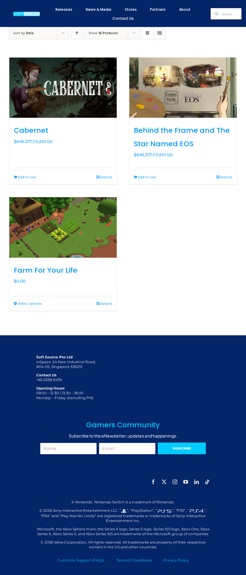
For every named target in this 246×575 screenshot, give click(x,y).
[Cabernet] (63, 88)
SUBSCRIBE (182, 448)
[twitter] (164, 481)
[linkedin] (196, 481)
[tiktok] (207, 481)
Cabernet (31, 130)
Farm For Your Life (45, 270)
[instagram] (174, 481)
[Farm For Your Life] (63, 227)
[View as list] (159, 33)
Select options (30, 303)
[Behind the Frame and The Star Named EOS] (183, 88)
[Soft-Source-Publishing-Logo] (26, 12)
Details (106, 177)
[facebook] (153, 481)
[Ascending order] (76, 33)
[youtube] (185, 481)
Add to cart (27, 177)
